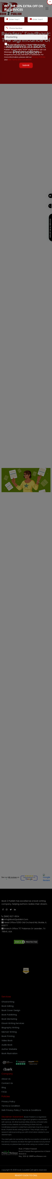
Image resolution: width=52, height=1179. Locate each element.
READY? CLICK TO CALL (26, 1175)
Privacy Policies (38, 57)
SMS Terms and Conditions (19, 59)
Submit (25, 65)
